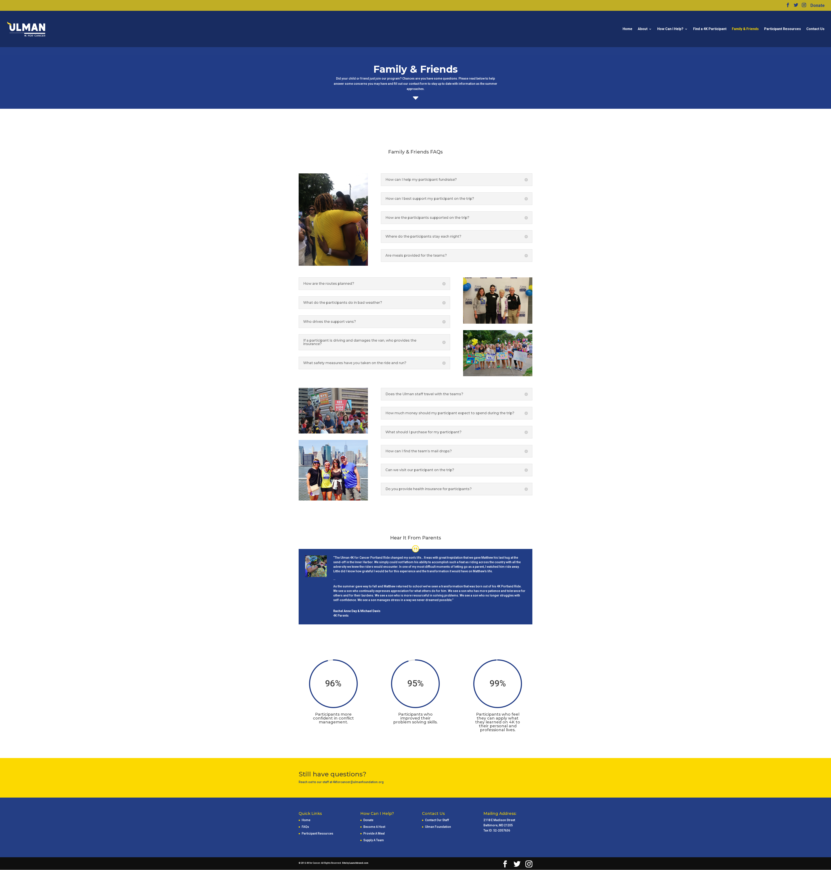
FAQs (305, 826)
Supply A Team (373, 840)
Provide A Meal (374, 833)
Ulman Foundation (438, 826)
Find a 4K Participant (709, 29)
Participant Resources (782, 29)
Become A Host (374, 826)
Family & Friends (745, 29)
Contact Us (815, 29)
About (642, 29)
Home (627, 29)
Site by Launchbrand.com (355, 863)
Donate (817, 5)
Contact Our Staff (437, 820)
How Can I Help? (670, 29)
